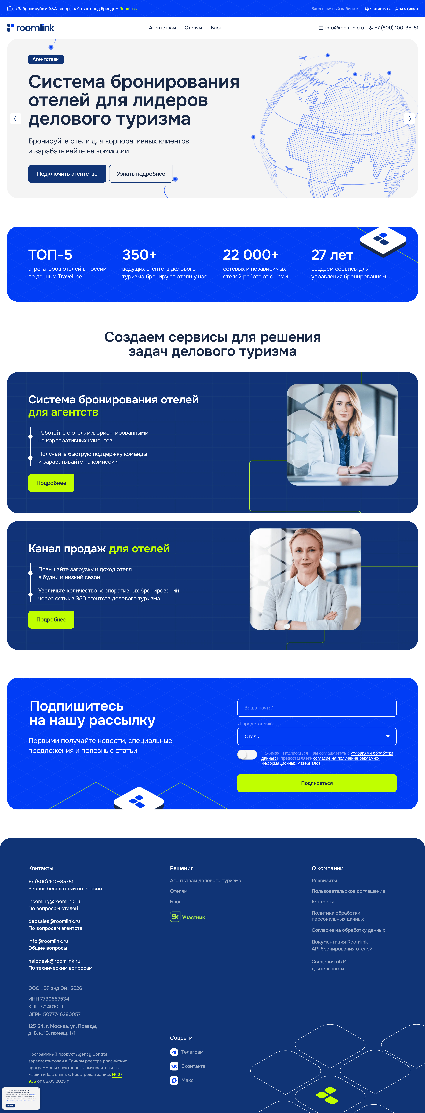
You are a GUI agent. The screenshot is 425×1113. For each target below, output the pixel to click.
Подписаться (317, 783)
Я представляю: (255, 723)
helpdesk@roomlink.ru (54, 961)
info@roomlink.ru (48, 941)
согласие (33, 1095)
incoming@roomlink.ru (54, 901)
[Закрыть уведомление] (38, 1089)
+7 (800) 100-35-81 (51, 882)
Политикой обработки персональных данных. (21, 1101)
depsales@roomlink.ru (54, 921)
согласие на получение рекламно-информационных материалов (320, 761)
